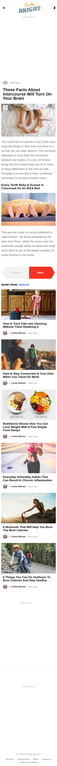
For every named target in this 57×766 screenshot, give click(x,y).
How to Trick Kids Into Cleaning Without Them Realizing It (25, 325)
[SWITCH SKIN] (54, 7)
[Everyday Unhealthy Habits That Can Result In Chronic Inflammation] (28, 458)
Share (5, 107)
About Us (10, 759)
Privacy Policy (23, 759)
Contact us (46, 759)
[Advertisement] (28, 47)
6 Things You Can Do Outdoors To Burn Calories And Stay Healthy (27, 579)
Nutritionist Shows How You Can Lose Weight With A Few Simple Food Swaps (25, 427)
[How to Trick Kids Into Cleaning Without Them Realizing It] (28, 304)
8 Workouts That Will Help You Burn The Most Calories (28, 528)
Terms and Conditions (28, 762)
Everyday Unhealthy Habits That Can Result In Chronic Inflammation (27, 478)
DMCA (35, 759)
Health (24, 284)
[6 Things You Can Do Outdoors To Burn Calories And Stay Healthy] (28, 558)
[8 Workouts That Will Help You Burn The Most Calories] (28, 508)
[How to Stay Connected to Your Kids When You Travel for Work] (28, 354)
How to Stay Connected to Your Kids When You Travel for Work (28, 375)
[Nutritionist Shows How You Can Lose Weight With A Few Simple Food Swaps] (28, 404)
